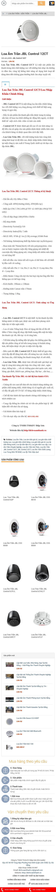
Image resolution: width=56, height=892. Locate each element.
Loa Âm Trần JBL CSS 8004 (40, 544)
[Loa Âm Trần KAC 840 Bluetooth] (9, 738)
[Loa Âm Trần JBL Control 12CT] (28, 43)
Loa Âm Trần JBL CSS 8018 (40, 498)
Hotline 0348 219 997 (38, 884)
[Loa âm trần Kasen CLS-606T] (9, 725)
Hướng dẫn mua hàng (16, 880)
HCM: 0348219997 (12, 889)
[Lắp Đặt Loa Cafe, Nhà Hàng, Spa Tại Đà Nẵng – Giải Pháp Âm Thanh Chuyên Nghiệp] (9, 667)
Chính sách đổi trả (16, 884)
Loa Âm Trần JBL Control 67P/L (10, 590)
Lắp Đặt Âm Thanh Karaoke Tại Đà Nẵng (31, 707)
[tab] (5, 84)
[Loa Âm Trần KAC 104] (9, 751)
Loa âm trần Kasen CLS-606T (27, 718)
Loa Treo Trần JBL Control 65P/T (11, 635)
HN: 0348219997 (39, 889)
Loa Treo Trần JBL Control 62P (11, 498)
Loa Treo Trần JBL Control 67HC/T (39, 590)
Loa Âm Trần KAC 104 (24, 744)
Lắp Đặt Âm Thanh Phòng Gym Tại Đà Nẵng (33, 698)
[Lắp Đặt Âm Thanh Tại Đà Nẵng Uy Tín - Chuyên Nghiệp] (9, 690)
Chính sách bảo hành (39, 880)
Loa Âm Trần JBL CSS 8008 (12, 544)
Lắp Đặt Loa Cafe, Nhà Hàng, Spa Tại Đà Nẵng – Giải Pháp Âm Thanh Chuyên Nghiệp (33, 664)
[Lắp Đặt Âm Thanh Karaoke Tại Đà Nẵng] (9, 712)
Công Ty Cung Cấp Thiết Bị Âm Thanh (28, 876)
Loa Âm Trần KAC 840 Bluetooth (28, 731)
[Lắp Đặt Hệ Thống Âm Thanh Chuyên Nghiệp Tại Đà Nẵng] (9, 678)
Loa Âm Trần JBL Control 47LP (38, 635)
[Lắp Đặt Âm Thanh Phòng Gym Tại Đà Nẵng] (9, 702)
